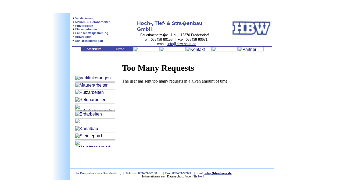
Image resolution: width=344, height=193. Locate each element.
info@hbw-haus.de (181, 44)
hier (200, 176)
